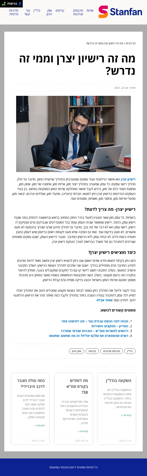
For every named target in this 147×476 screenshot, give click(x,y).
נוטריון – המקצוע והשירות (109, 326)
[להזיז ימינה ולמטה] (5, 5)
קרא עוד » (126, 415)
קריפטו (60, 10)
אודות (90, 10)
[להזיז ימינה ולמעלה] (5, 3)
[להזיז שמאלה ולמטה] (3, 5)
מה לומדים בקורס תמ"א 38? (77, 386)
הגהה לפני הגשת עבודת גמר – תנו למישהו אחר (94, 321)
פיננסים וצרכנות (78, 12)
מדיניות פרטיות (13, 12)
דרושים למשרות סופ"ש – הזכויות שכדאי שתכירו (94, 331)
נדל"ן (37, 10)
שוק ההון (49, 12)
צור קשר (27, 12)
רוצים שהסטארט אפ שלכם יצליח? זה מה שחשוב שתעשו (88, 335)
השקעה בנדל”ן (118, 380)
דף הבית (131, 43)
